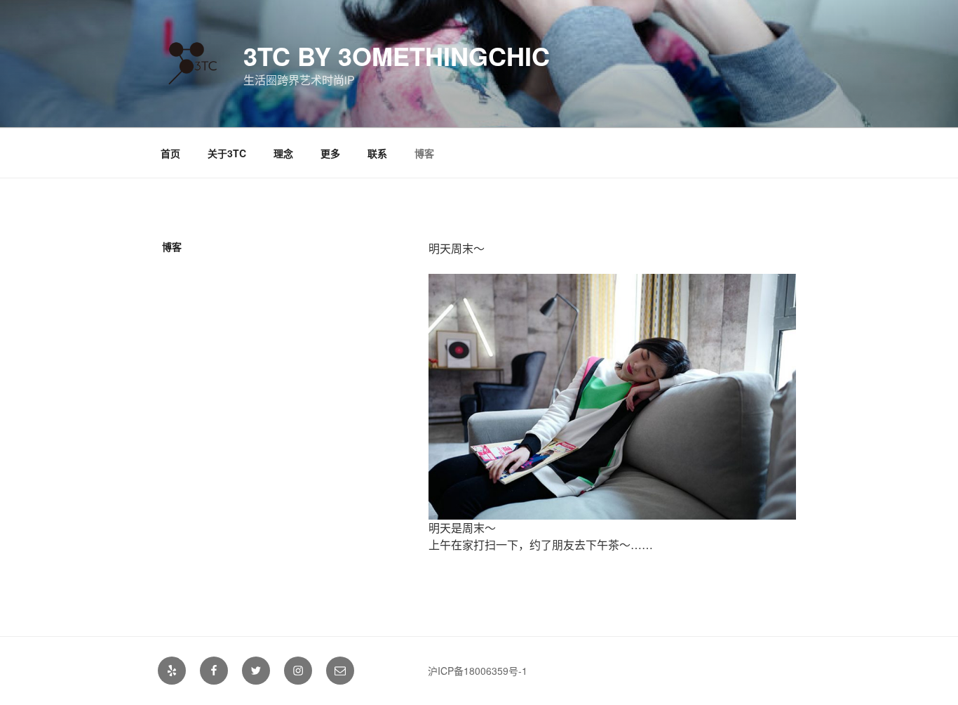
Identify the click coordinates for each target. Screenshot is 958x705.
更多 (330, 153)
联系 (377, 153)
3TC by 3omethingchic (396, 55)
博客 (424, 153)
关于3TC (227, 153)
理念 (283, 153)
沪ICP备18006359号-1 (477, 671)
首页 (170, 153)
